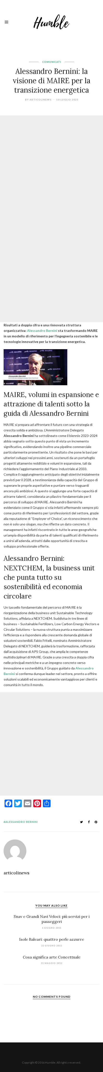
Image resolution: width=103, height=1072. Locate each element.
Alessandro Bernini (42, 330)
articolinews (40, 99)
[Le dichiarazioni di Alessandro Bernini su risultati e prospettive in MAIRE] (35, 367)
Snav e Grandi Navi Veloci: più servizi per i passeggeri (52, 919)
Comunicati (51, 61)
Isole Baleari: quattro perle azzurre (51, 939)
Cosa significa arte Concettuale (51, 957)
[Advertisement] (51, 167)
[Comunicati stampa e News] (51, 21)
